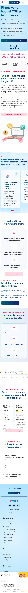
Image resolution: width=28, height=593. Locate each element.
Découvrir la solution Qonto (10, 303)
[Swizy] (2, 2)
